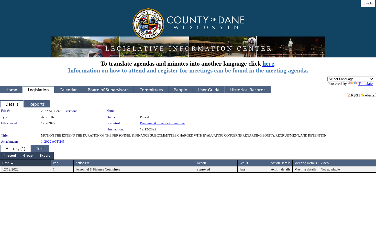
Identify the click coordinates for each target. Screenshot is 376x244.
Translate (365, 83)
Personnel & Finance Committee (162, 123)
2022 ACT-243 (54, 141)
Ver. (55, 163)
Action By (82, 163)
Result (243, 163)
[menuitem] (10, 155)
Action (201, 163)
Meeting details (305, 169)
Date (5, 163)
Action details (280, 169)
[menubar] (27, 156)
